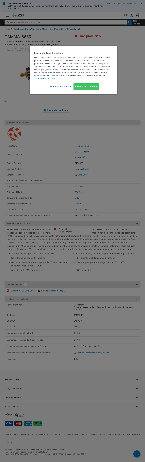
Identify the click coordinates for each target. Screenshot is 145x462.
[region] (73, 70)
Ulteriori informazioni (45, 78)
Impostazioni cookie (61, 86)
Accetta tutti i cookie (86, 86)
